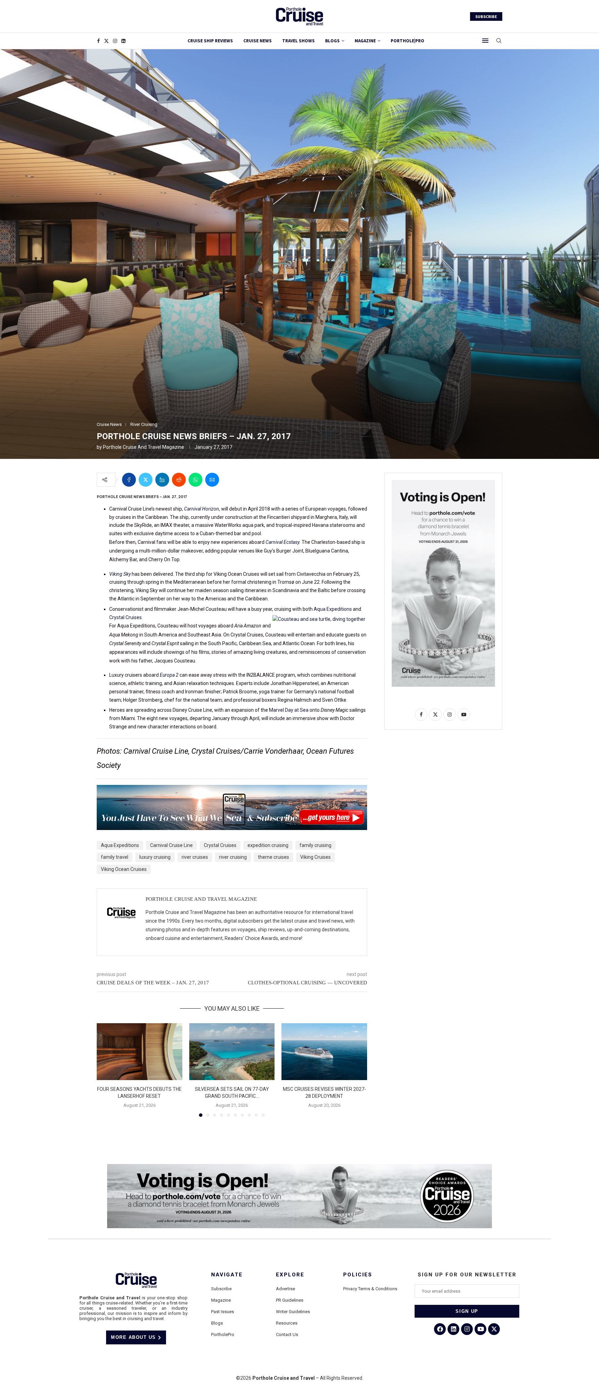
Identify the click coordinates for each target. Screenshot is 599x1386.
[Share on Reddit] (179, 480)
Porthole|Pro (407, 41)
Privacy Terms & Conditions (370, 1288)
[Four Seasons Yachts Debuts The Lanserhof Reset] (139, 1051)
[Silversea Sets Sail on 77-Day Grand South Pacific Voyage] (232, 1051)
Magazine (221, 1300)
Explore (290, 1274)
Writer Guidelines (293, 1311)
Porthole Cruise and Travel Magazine (143, 447)
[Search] (498, 41)
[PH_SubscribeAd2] (232, 790)
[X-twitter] (494, 1329)
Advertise (285, 1288)
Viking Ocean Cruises (124, 869)
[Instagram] (115, 41)
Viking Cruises (315, 857)
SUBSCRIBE (486, 16)
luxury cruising (155, 857)
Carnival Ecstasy (282, 542)
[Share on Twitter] (146, 480)
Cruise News (257, 41)
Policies (357, 1274)
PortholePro (222, 1334)
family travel (114, 857)
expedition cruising (268, 845)
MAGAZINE (365, 41)
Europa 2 (169, 675)
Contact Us (287, 1334)
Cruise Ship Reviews (210, 41)
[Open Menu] (485, 40)
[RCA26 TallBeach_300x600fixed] (443, 483)
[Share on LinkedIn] (162, 480)
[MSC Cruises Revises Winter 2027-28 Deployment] (324, 1051)
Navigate (227, 1274)
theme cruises (273, 857)
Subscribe (221, 1288)
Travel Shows (298, 41)
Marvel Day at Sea (289, 710)
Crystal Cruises (125, 617)
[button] (106, 1070)
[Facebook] (98, 41)
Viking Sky (120, 574)
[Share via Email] (212, 480)
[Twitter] (106, 41)
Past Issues (222, 1311)
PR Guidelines (289, 1300)
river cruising (233, 857)
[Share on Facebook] (129, 480)
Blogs (332, 41)
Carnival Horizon (201, 509)
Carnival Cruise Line (171, 845)
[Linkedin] (123, 41)
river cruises (195, 857)
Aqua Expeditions (333, 609)
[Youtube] (480, 1329)
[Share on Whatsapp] (195, 480)
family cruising (315, 845)
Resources (286, 1323)
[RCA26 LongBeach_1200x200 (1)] (299, 1167)
